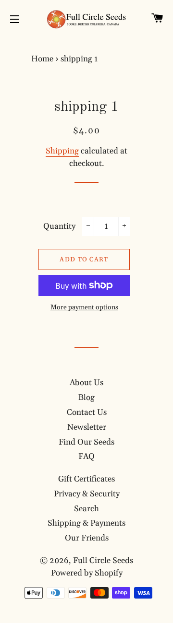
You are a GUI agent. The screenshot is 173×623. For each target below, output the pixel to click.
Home (42, 59)
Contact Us (87, 412)
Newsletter (86, 427)
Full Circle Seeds (103, 560)
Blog (86, 397)
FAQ (86, 456)
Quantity (59, 226)
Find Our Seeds (86, 442)
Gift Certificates (86, 479)
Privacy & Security (87, 494)
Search (86, 509)
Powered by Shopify (87, 573)
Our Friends (87, 538)
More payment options (84, 307)
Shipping (62, 151)
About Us (86, 382)
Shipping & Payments (86, 523)
